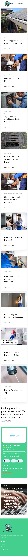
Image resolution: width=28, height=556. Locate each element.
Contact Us (4, 549)
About (3, 541)
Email (14, 461)
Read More (10, 513)
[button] (3, 452)
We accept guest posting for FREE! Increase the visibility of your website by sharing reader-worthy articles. (13, 497)
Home (3, 544)
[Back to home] (14, 4)
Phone (20, 461)
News (5, 485)
